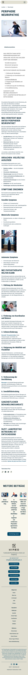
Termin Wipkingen (14, 563)
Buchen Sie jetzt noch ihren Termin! (17, 461)
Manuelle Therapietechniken (8, 335)
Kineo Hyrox (14, 631)
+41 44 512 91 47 (14, 558)
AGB (20, 669)
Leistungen (14, 598)
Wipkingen (14, 610)
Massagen (4, 382)
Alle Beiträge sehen (14, 534)
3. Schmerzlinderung (11, 79)
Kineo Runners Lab (14, 633)
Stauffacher (14, 618)
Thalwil (14, 621)
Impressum (9, 669)
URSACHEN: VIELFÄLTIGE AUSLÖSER (14, 57)
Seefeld (14, 613)
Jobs (14, 600)
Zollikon (14, 623)
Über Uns (14, 595)
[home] (3, 2)
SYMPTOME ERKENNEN (10, 60)
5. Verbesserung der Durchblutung (14, 85)
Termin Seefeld (14, 567)
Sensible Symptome (10, 63)
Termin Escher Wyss (14, 571)
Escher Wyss (14, 615)
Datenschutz (15, 669)
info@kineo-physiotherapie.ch (14, 560)
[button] (24, 2)
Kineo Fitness (14, 636)
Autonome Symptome (11, 67)
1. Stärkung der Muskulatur (12, 73)
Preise (14, 603)
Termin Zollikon (14, 583)
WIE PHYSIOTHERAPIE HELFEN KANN (14, 70)
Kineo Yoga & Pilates (14, 638)
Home (14, 592)
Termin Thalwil (14, 579)
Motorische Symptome (11, 65)
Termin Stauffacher (14, 575)
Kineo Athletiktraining (14, 641)
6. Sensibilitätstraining (11, 88)
